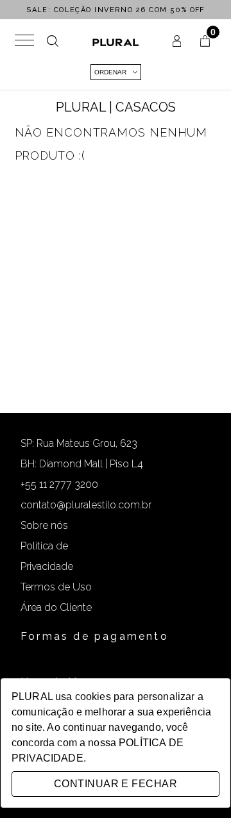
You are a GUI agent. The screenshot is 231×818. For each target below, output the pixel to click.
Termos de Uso (56, 587)
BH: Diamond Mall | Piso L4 (82, 464)
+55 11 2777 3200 (59, 484)
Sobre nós (44, 525)
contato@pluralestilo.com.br (86, 505)
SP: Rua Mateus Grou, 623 (79, 443)
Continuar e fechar (115, 783)
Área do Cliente (56, 607)
